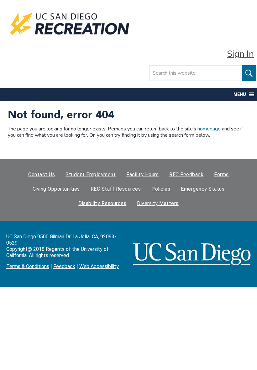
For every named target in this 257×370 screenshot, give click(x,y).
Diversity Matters (158, 203)
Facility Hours (142, 174)
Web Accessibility (99, 266)
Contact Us (41, 174)
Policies (160, 189)
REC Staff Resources (116, 189)
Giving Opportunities (56, 189)
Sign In (240, 54)
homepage (209, 128)
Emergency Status (202, 189)
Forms (221, 174)
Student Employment (91, 174)
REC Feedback (186, 174)
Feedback (64, 266)
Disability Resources (102, 203)
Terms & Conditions (27, 266)
